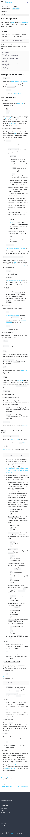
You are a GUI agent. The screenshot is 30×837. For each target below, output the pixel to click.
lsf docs (3, 798)
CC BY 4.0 (12, 834)
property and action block (19, 266)
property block (9, 118)
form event (9, 144)
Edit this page (6, 777)
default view (12, 123)
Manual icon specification (12, 315)
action (13, 22)
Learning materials (6, 800)
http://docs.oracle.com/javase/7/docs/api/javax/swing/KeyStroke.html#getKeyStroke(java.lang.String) (17, 470)
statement (23, 22)
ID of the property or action (14, 280)
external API (13, 765)
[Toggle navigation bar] (2, 2)
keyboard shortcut (14, 439)
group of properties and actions (19, 81)
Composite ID (17, 93)
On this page (5, 15)
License (3, 825)
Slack (2, 810)
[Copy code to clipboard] (27, 40)
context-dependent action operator (16, 248)
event (15, 133)
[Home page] (2, 6)
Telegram (3, 808)
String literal (13, 222)
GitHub (3, 823)
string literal (25, 317)
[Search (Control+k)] (27, 2)
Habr (2, 821)
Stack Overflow (5, 813)
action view (20, 103)
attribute (9, 768)
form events (21, 195)
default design (25, 441)
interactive (24, 370)
